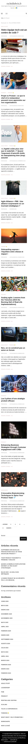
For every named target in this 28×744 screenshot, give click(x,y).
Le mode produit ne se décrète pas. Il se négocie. (13, 579)
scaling (3, 294)
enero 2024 (5, 669)
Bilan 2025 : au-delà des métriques (10, 573)
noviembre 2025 (6, 618)
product (3, 92)
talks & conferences (9, 708)
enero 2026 (5, 609)
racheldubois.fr (14, 4)
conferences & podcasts (10, 741)
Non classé (4, 26)
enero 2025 (5, 635)
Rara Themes (8, 737)
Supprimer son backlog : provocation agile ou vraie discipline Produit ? (11, 551)
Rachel (5, 36)
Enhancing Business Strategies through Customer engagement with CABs (13, 447)
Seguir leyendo (5, 66)
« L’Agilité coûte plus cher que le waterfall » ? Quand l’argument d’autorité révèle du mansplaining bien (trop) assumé (13, 153)
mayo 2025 (4, 622)
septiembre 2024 (7, 639)
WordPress (22, 737)
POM (2, 692)
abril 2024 (5, 656)
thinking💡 (11, 92)
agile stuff (4, 145)
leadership (5, 687)
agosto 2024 (5, 643)
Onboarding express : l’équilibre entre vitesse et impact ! (12, 251)
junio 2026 (5, 601)
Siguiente (8, 528)
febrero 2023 (6, 673)
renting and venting (9, 700)
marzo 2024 (5, 660)
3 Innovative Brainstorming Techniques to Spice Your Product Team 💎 (12, 495)
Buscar (3, 535)
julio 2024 (4, 647)
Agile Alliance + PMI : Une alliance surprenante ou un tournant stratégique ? (12, 203)
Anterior (5, 524)
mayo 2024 (4, 652)
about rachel (4, 739)
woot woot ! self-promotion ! (12, 717)
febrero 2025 (6, 631)
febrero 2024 (6, 664)
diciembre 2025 (6, 614)
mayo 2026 (4, 605)
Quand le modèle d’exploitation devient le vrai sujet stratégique (13, 566)
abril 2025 (5, 626)
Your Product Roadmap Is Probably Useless (11, 559)
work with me (13, 739)
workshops (4, 490)
